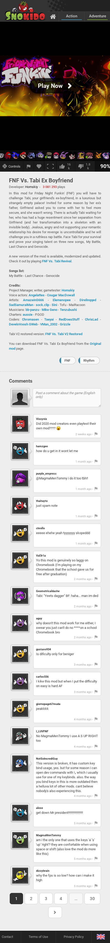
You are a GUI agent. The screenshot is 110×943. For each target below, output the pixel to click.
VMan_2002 (48, 324)
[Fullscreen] (50, 166)
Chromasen (30, 319)
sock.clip (42, 305)
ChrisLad (91, 319)
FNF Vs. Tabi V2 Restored (63, 334)
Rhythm (88, 360)
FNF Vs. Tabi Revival (56, 261)
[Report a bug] (28, 166)
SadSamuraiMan (21, 305)
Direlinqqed (88, 300)
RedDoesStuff (69, 319)
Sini (54, 305)
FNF (67, 360)
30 (92, 898)
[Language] (100, 937)
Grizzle (65, 324)
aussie (27, 314)
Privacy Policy (74, 937)
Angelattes (37, 295)
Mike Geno (49, 310)
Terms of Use (38, 937)
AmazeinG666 (33, 300)
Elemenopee (62, 300)
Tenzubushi (68, 310)
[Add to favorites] (39, 166)
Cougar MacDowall (61, 295)
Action (71, 16)
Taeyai (49, 319)
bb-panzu (32, 310)
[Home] (53, 16)
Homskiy (68, 290)
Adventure (97, 16)
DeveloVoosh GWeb (23, 324)
